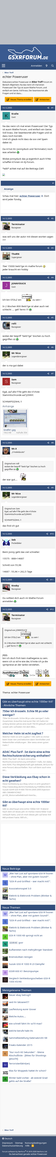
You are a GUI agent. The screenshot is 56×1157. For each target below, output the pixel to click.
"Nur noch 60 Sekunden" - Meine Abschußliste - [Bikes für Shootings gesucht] (27, 1055)
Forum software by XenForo (24, 1151)
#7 (52, 373)
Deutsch (8, 1138)
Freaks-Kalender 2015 (20, 1044)
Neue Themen (11, 907)
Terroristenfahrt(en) (19, 1063)
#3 (52, 248)
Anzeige (8, 188)
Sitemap (19, 1142)
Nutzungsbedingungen (36, 1142)
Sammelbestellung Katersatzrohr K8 (28, 1037)
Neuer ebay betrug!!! (20, 994)
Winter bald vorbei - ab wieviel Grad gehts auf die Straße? (28, 1079)
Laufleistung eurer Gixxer (22, 1009)
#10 (52, 533)
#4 (52, 277)
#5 (52, 317)
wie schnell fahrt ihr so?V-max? (25, 1023)
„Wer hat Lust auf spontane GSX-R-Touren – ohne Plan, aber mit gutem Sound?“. (31, 875)
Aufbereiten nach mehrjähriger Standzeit (30, 949)
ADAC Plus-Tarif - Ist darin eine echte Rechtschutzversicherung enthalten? (26, 753)
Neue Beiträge (11, 868)
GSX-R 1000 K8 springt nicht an (25, 935)
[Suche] (52, 66)
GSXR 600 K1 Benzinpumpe (23, 971)
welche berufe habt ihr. (21, 1030)
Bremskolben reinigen (21, 956)
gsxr (16, 942)
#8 (52, 442)
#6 (52, 347)
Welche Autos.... (17, 1016)
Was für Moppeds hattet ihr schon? (27, 1070)
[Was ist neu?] (46, 66)
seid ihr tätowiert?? (19, 1002)
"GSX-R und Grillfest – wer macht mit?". (30, 881)
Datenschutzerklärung (12, 1145)
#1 (52, 107)
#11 (52, 579)
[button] (3, 66)
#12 (52, 609)
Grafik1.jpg (10, 429)
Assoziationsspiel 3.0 (20, 888)
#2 (52, 218)
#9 (52, 487)
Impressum (7, 1142)
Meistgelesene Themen (16, 990)
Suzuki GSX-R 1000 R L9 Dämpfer (27, 964)
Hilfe (27, 1145)
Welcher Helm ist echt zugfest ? (22, 733)
